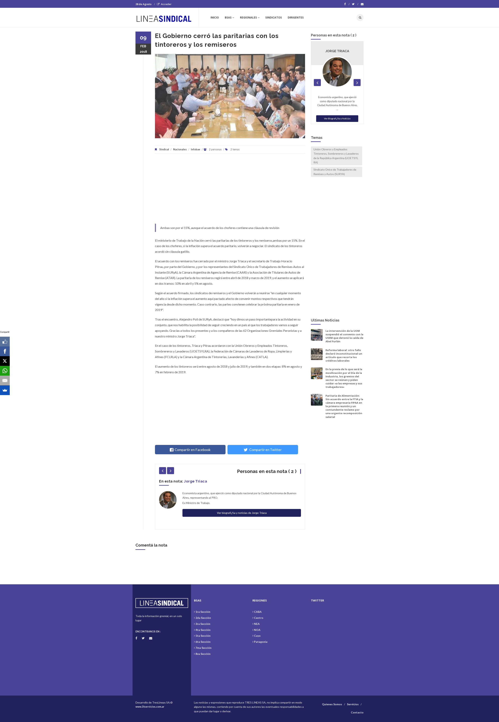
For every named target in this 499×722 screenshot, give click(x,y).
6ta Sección (203, 641)
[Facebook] (346, 4)
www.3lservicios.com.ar (149, 706)
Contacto (357, 712)
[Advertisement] (230, 190)
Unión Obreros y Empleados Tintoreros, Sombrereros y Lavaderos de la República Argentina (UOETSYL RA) (336, 156)
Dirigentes (296, 17)
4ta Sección (203, 629)
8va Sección (203, 653)
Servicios (353, 704)
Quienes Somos (332, 704)
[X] (5, 361)
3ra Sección (203, 623)
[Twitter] (355, 4)
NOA (257, 629)
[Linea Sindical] (167, 17)
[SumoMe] (5, 390)
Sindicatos (273, 17)
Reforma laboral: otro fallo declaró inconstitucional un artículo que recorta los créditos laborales (344, 355)
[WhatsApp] (5, 371)
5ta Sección (203, 635)
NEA (257, 623)
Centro (258, 617)
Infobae (195, 149)
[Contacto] (362, 4)
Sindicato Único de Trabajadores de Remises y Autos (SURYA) (334, 171)
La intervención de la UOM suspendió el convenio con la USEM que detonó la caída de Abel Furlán (344, 336)
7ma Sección (203, 647)
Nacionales (180, 149)
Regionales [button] (248, 17)
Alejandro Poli (197, 481)
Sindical (164, 149)
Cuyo (257, 635)
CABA (258, 611)
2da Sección (203, 617)
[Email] (5, 380)
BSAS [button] (228, 17)
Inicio (215, 17)
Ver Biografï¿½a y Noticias (337, 114)
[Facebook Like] (5, 341)
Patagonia (260, 641)
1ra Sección (203, 611)
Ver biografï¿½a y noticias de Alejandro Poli (242, 503)
